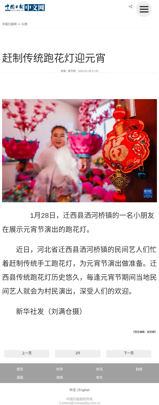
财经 (139, 369)
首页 (20, 369)
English (84, 390)
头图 (24, 24)
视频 (59, 377)
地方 (99, 377)
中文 (72, 390)
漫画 (20, 377)
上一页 (27, 353)
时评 (59, 369)
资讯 (99, 369)
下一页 (129, 353)
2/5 (78, 353)
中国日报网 (9, 24)
